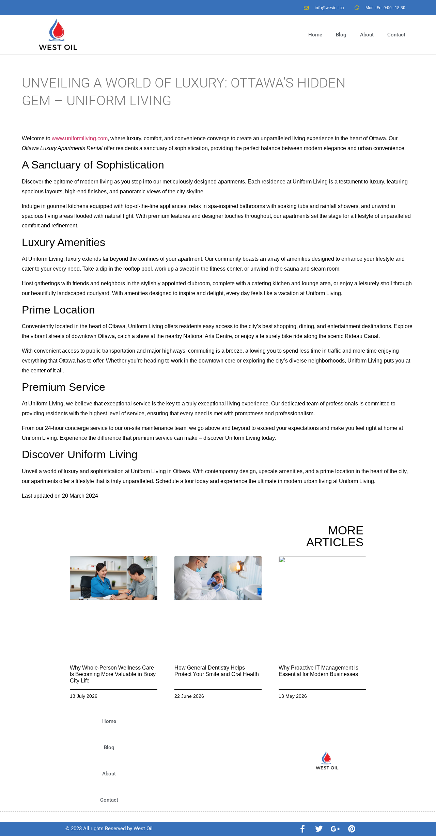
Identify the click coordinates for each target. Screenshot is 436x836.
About (367, 35)
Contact (396, 35)
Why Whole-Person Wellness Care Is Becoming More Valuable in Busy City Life (113, 674)
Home (315, 35)
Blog (341, 35)
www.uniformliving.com (80, 138)
